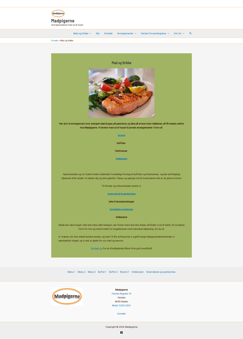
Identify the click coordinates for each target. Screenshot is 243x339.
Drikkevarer (138, 271)
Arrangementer (125, 33)
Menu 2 (82, 271)
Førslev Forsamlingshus (153, 33)
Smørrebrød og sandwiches (161, 271)
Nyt (98, 33)
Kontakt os (96, 248)
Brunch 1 (125, 271)
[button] (89, 33)
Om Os (177, 33)
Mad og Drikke (80, 33)
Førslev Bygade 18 (121, 293)
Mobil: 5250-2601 (121, 305)
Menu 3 (92, 271)
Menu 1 (71, 271)
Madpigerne (62, 20)
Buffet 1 (102, 271)
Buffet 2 (113, 271)
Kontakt (108, 33)
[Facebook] (121, 332)
